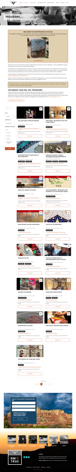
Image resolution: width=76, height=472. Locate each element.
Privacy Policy (29, 467)
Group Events (50, 2)
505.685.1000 (24, 75)
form (45, 78)
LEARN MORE (30, 136)
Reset (10, 148)
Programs (25, 2)
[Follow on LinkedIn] (29, 457)
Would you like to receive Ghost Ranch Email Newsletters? (20, 414)
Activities (32, 2)
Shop (67, 2)
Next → (51, 384)
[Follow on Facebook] (24, 457)
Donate (63, 2)
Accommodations (41, 2)
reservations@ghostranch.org (14, 75)
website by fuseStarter (38, 469)
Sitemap (48, 467)
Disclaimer (43, 467)
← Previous (37, 384)
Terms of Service (36, 467)
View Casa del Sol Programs (16, 100)
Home (20, 2)
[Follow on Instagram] (26, 457)
